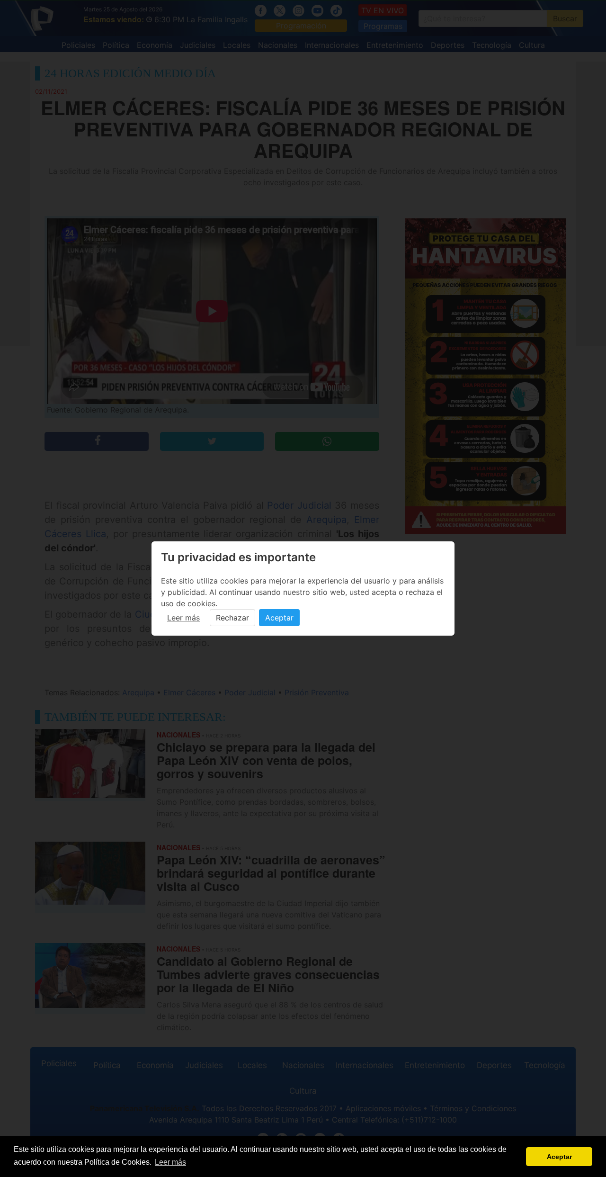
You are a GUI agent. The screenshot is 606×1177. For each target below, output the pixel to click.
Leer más (183, 617)
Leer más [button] (170, 1162)
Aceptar (279, 617)
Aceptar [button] (559, 1156)
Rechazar (232, 617)
